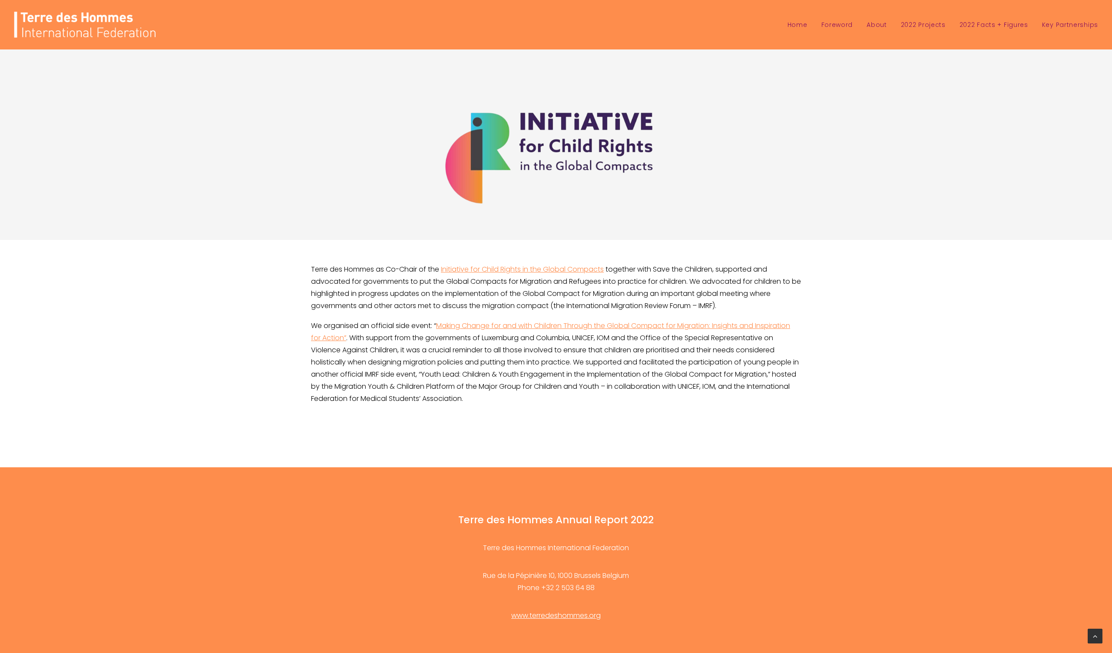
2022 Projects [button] (923, 24)
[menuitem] (801, 24)
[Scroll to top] (1095, 635)
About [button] (877, 24)
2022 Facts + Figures (994, 24)
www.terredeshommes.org (556, 615)
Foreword (837, 24)
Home (798, 24)
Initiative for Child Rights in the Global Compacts (522, 269)
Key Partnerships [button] (1070, 24)
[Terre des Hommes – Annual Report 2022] (85, 25)
